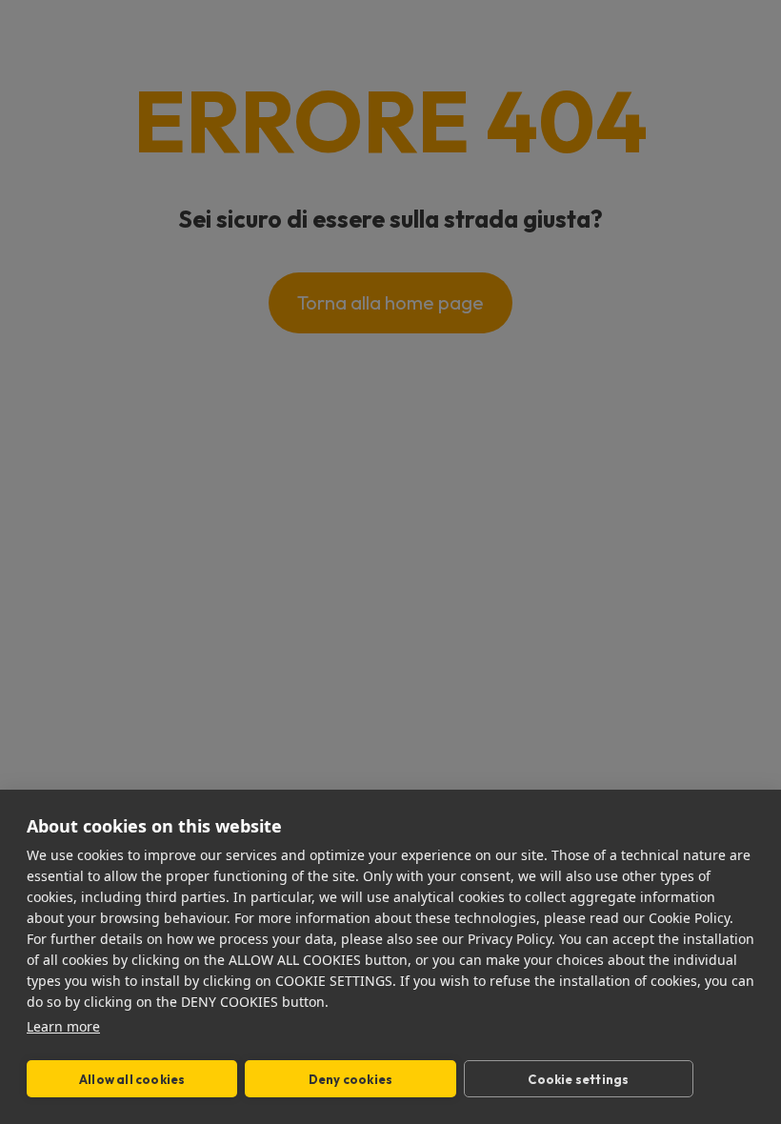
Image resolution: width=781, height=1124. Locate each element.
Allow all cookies (132, 1079)
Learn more (63, 1026)
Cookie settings (578, 1079)
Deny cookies (350, 1079)
